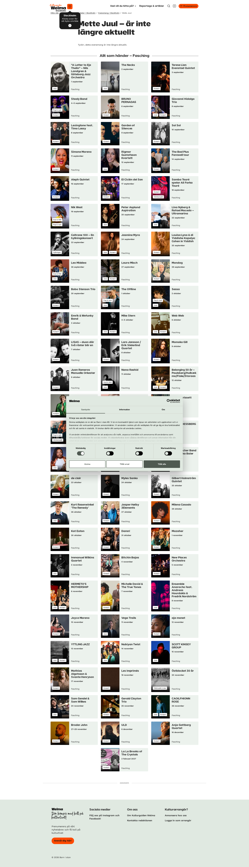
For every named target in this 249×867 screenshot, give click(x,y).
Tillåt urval (124, 464)
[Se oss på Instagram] (174, 7)
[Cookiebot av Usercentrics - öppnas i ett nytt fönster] (168, 401)
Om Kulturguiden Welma (141, 815)
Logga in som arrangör (178, 820)
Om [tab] (163, 409)
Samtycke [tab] (85, 409)
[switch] (110, 453)
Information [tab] (124, 409)
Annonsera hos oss (176, 815)
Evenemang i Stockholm (108, 13)
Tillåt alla (162, 464)
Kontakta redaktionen (139, 820)
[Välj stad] (69, 6)
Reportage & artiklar (151, 6)
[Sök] (168, 7)
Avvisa (87, 464)
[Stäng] (69, 25)
